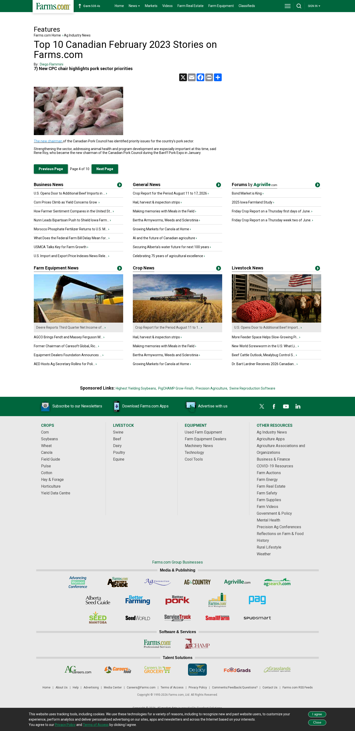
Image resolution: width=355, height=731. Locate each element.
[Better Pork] (178, 600)
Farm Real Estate (191, 6)
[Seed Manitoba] (98, 618)
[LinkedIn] (298, 406)
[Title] (119, 185)
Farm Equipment (221, 6)
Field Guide (50, 459)
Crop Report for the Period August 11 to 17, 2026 (170, 193)
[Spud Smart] (257, 618)
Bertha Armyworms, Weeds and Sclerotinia (165, 220)
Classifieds (247, 6)
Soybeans (49, 439)
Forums (254, 184)
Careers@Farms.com (141, 687)
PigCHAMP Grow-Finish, (176, 388)
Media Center (113, 687)
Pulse (46, 466)
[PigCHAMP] (197, 644)
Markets (151, 6)
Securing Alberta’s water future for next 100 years (171, 247)
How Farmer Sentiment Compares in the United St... (73, 211)
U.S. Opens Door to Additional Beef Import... (267, 327)
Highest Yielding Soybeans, (136, 388)
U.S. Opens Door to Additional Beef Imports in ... (69, 193)
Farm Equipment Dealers (205, 439)
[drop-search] (299, 6)
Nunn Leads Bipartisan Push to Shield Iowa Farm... (71, 220)
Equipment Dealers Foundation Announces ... (68, 355)
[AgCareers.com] (78, 669)
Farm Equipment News (56, 267)
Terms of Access (172, 687)
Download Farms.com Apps (145, 406)
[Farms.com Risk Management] (217, 600)
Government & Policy (274, 513)
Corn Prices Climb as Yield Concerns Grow (66, 202)
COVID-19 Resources (275, 466)
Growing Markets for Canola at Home (161, 229)
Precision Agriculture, (212, 388)
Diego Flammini (51, 64)
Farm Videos (267, 506)
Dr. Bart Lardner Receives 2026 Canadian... (264, 364)
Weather (264, 554)
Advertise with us (212, 406)
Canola (46, 452)
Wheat (46, 445)
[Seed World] (138, 618)
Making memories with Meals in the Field (163, 211)
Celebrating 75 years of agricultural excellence (168, 256)
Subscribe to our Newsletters (77, 406)
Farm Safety (267, 493)
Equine (118, 459)
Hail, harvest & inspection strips (156, 202)
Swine (118, 432)
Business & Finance (273, 459)
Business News (48, 184)
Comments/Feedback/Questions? (234, 687)
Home (119, 6)
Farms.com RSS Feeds (298, 687)
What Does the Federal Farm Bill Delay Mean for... (71, 238)
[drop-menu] (287, 6)
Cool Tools (194, 459)
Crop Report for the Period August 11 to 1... (167, 327)
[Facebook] (274, 406)
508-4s (91, 6)
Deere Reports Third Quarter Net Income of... (70, 327)
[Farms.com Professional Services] (157, 644)
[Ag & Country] (197, 582)
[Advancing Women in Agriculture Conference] (78, 582)
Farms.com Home (47, 35)
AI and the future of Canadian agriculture (164, 238)
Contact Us (270, 687)
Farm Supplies (269, 500)
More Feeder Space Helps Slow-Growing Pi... (265, 337)
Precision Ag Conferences (279, 527)
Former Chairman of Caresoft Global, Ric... (65, 346)
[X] (262, 406)
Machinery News (199, 445)
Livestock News (247, 267)
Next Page (104, 169)
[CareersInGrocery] (157, 669)
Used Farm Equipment (203, 432)
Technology (194, 452)
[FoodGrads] (237, 669)
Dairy (117, 445)
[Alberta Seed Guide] (98, 600)
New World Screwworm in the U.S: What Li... (264, 346)
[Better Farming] (138, 600)
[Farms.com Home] (53, 6)
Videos (167, 6)
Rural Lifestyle (269, 547)
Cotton (46, 472)
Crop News (143, 267)
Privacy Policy (198, 687)
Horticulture (51, 486)
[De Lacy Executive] (197, 669)
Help (75, 687)
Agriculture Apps (271, 439)
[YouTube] (286, 406)
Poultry (119, 452)
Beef (117, 439)
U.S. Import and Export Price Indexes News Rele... (70, 256)
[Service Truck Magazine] (178, 618)
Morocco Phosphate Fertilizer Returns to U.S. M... (70, 229)
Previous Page (51, 169)
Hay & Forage (52, 479)
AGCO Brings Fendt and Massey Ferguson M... (68, 337)
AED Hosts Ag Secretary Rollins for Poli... (64, 364)
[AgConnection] (157, 582)
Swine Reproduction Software (252, 388)
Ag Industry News (77, 35)
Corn (45, 432)
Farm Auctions (269, 472)
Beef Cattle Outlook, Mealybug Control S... (263, 355)
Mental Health (268, 520)
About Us (62, 687)
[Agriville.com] (237, 582)
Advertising (91, 687)
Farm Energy (267, 479)
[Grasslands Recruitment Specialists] (277, 669)
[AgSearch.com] (277, 582)
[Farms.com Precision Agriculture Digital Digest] (257, 600)
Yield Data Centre (55, 493)
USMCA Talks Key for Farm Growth (60, 247)
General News (146, 184)
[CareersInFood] (118, 669)
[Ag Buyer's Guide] (118, 582)
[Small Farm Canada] (217, 618)
